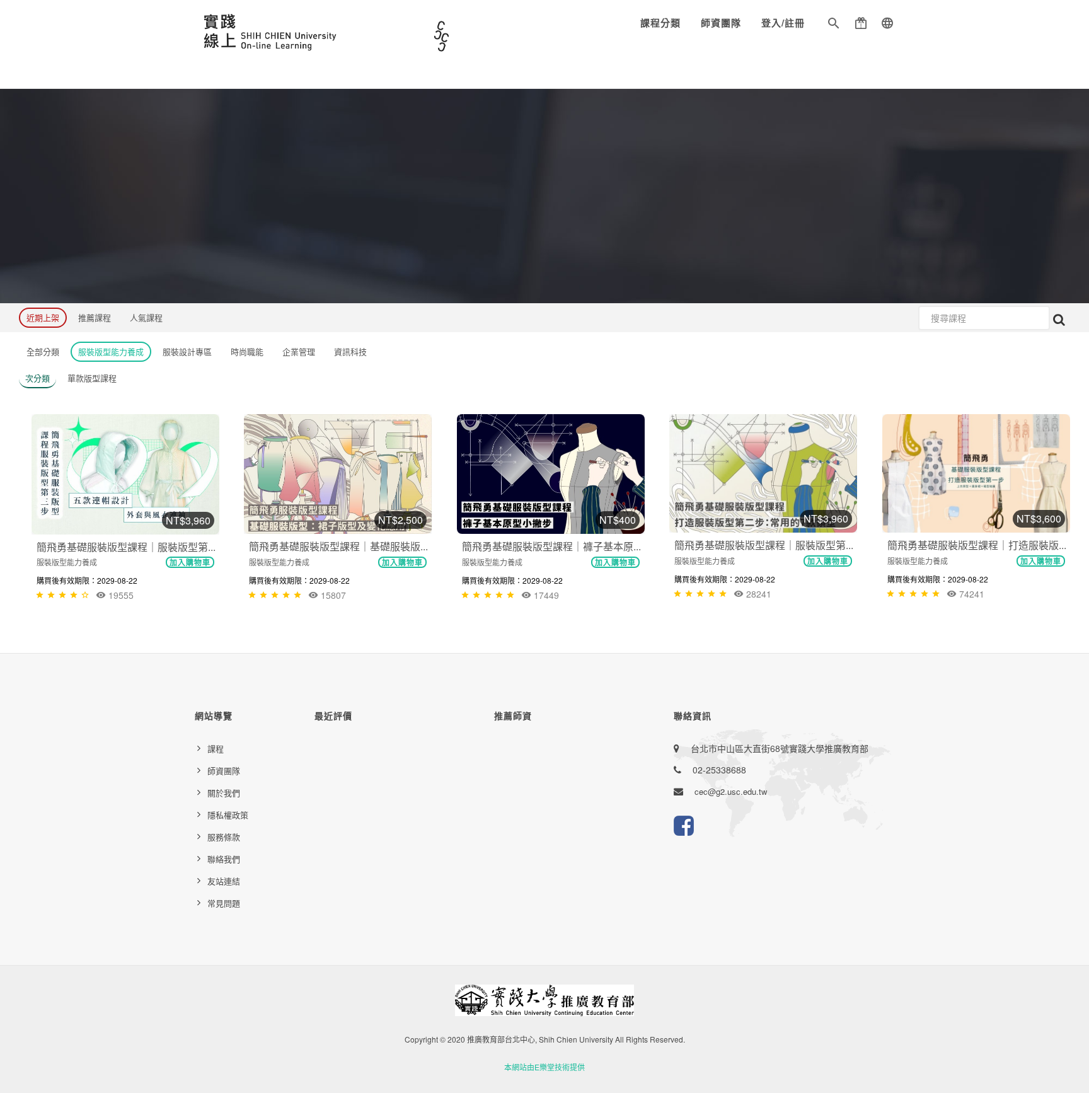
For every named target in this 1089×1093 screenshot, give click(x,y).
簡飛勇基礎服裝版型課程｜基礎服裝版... (338, 546)
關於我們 (223, 793)
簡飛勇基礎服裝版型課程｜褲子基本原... (551, 546)
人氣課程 (146, 317)
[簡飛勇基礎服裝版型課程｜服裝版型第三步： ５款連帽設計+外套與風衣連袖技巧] (125, 474)
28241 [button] (757, 593)
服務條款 (223, 837)
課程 (215, 749)
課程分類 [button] (660, 23)
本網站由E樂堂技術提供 (544, 1066)
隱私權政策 (227, 815)
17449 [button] (545, 595)
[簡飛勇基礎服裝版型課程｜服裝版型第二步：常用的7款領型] (763, 473)
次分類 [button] (37, 378)
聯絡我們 (223, 859)
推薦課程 (94, 317)
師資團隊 (721, 23)
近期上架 (42, 317)
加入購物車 (190, 562)
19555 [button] (120, 595)
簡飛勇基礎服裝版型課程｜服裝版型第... (126, 547)
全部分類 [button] (42, 351)
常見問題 (223, 903)
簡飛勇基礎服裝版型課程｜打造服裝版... (976, 545)
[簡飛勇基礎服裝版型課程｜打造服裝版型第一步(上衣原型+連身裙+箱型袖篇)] (976, 473)
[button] (833, 25)
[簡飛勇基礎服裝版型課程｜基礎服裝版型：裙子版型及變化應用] (338, 474)
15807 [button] (332, 595)
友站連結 (223, 881)
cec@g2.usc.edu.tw (730, 791)
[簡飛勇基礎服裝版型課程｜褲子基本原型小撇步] (551, 474)
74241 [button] (970, 593)
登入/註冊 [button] (783, 23)
